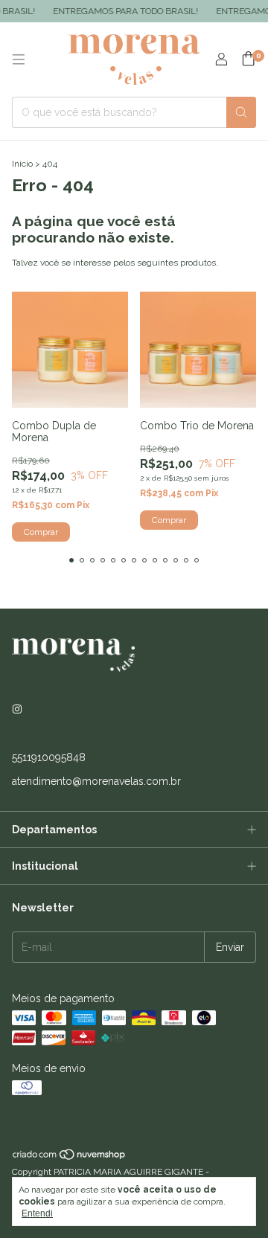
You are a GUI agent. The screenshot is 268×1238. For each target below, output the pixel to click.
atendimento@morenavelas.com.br (96, 781)
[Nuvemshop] (69, 1157)
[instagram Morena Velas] (17, 710)
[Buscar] (241, 112)
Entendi (37, 1213)
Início (22, 163)
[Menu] (18, 59)
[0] (248, 59)
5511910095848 (49, 757)
